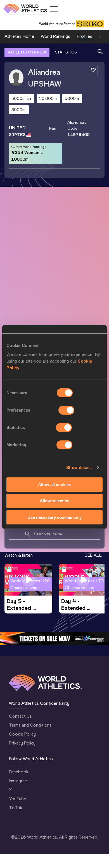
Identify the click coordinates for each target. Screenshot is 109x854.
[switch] (66, 409)
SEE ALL (93, 555)
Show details (79, 467)
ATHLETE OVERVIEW (27, 52)
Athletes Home (19, 36)
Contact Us (20, 716)
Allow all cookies (54, 484)
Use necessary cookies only (54, 517)
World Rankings (55, 36)
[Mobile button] (53, 9)
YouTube (17, 798)
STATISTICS (66, 52)
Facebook (18, 771)
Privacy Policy (22, 743)
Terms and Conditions (30, 725)
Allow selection (55, 500)
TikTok (15, 807)
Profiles (84, 36)
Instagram (18, 780)
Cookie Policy (22, 734)
